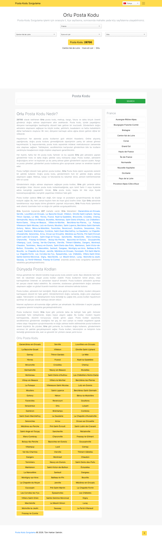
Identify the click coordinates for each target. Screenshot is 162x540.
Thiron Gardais (23, 217)
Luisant (20, 231)
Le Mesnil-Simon (67, 257)
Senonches (34, 234)
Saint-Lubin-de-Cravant (27, 237)
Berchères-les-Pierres (76, 222)
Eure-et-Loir (87, 48)
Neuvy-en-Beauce (37, 219)
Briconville (77, 217)
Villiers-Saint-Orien (91, 254)
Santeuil (53, 248)
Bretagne (126, 130)
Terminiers (30, 245)
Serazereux (89, 228)
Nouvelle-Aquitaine (126, 168)
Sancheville (67, 237)
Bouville (20, 251)
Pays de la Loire (126, 178)
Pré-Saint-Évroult (92, 234)
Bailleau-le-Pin (93, 248)
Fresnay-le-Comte (51, 259)
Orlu (98, 48)
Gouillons (78, 228)
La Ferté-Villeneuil (33, 259)
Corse (126, 141)
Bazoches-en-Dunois (76, 239)
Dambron (28, 231)
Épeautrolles (61, 254)
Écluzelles (29, 248)
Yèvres (43, 217)
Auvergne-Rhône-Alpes (126, 119)
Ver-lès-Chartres (48, 242)
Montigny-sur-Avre (77, 248)
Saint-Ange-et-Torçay (49, 237)
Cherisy (96, 217)
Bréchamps (39, 231)
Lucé (29, 242)
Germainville (22, 219)
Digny (43, 257)
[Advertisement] (81, 70)
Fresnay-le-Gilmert (37, 239)
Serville (20, 214)
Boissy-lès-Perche (57, 239)
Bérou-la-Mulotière (40, 228)
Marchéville (53, 257)
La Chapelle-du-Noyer (35, 251)
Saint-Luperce (70, 225)
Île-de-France (126, 157)
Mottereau (60, 219)
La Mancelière (41, 248)
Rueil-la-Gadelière (63, 217)
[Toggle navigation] (143, 3)
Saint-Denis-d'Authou (75, 219)
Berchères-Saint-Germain (88, 225)
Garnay (97, 214)
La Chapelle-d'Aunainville (85, 416)
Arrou (42, 234)
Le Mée (35, 217)
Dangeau (63, 248)
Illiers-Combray (93, 237)
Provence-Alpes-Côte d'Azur (126, 184)
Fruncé (51, 217)
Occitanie (126, 173)
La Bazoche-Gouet (54, 214)
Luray (79, 257)
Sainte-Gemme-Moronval (28, 257)
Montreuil (95, 242)
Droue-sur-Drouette (55, 234)
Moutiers (58, 225)
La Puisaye (94, 222)
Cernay (36, 242)
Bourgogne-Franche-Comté (126, 125)
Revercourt (67, 228)
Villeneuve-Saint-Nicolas (28, 225)
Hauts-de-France (126, 151)
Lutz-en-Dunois (47, 225)
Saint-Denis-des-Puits (64, 245)
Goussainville (94, 239)
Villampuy (21, 242)
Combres (49, 231)
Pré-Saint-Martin (92, 251)
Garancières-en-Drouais (89, 211)
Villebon (67, 214)
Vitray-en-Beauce (38, 222)
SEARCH (130, 101)
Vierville (60, 242)
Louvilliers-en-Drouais (34, 214)
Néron (27, 228)
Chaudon (21, 245)
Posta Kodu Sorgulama (27, 3)
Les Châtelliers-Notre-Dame (86, 375)
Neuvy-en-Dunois (45, 245)
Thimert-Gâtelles (73, 242)
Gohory (20, 228)
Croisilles (87, 217)
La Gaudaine (82, 231)
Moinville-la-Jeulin (91, 257)
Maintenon (79, 245)
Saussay (20, 259)
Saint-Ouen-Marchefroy (64, 231)
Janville (49, 251)
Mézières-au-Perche (74, 234)
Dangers (86, 242)
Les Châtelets (75, 254)
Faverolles (55, 228)
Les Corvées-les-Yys (44, 254)
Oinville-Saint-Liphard (82, 214)
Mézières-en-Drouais (64, 251)
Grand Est (126, 146)
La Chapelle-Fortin (25, 254)
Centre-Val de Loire (71, 48)
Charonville (22, 239)
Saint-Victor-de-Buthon (57, 467)
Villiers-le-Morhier (56, 222)
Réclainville (79, 237)
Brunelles (50, 219)
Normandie (126, 162)
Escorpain (79, 251)
